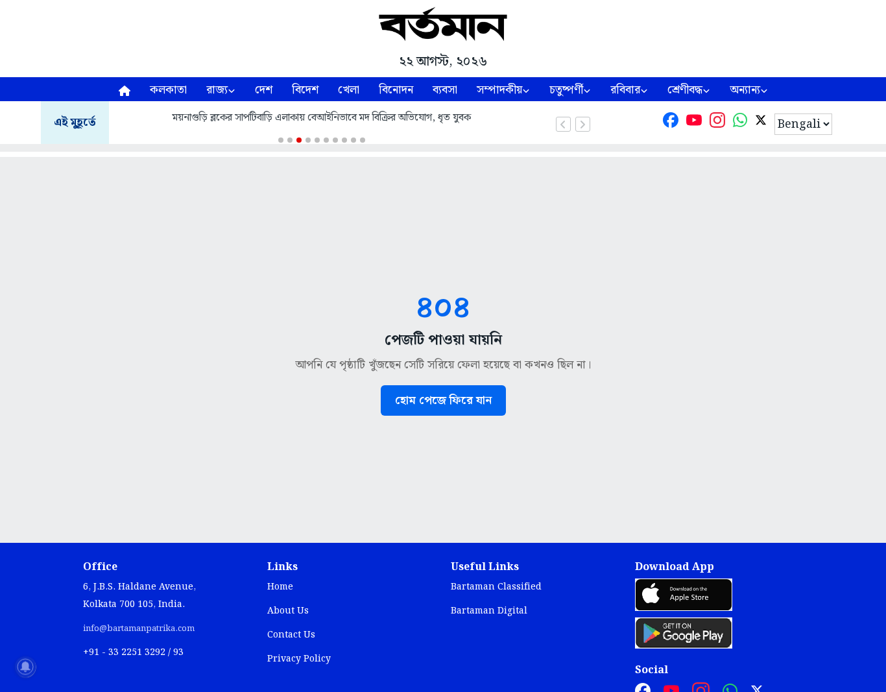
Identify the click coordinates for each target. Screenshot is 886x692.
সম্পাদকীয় (499, 89)
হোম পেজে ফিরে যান (443, 400)
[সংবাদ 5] (317, 140)
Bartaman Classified (496, 587)
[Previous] (563, 124)
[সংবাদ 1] (280, 140)
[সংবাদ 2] (290, 140)
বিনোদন (396, 89)
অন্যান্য (745, 89)
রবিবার (625, 89)
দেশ (263, 89)
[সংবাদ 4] (308, 140)
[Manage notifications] (25, 666)
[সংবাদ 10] (362, 140)
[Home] (124, 89)
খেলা (348, 89)
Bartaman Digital (489, 611)
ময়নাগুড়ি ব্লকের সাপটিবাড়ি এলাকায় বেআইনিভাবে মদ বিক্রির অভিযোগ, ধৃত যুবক (322, 117)
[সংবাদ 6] (326, 140)
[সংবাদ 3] (299, 140)
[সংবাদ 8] (344, 140)
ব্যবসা (445, 89)
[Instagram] (717, 123)
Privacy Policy (299, 659)
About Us (288, 611)
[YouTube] (694, 123)
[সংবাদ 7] (335, 140)
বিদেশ (305, 89)
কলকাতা (168, 89)
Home (280, 587)
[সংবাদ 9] (353, 140)
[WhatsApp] (740, 123)
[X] (761, 123)
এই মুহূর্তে (75, 122)
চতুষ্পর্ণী (566, 89)
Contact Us (291, 635)
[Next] (582, 124)
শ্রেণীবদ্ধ (684, 89)
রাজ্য (217, 89)
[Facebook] (670, 123)
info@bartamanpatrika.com (139, 628)
